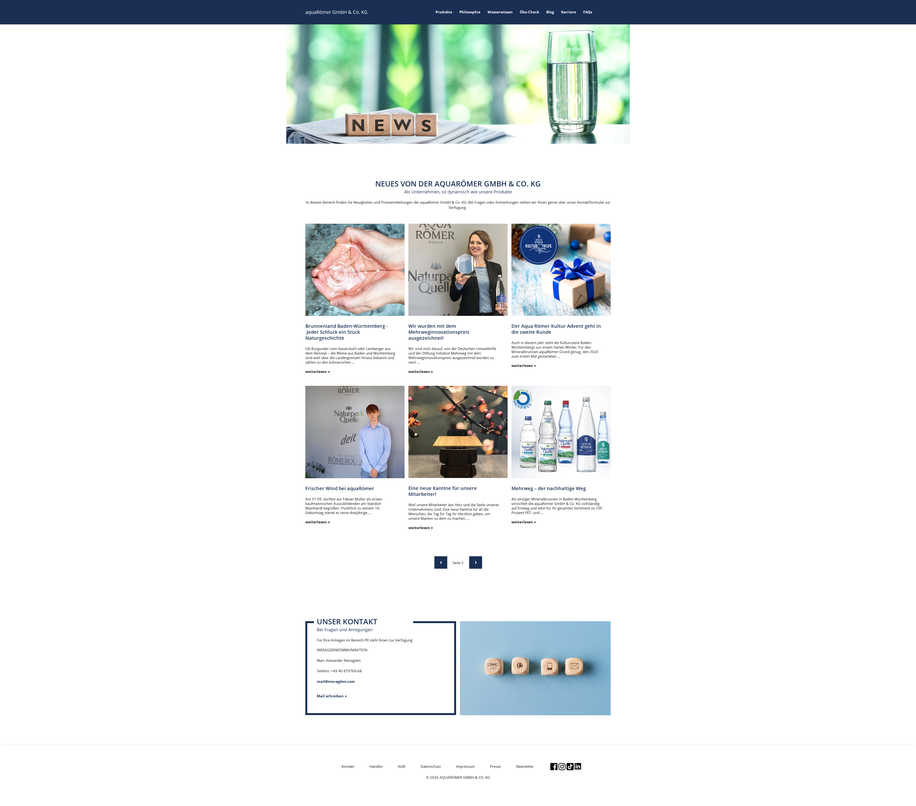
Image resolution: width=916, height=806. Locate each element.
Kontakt (348, 766)
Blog (550, 12)
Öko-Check (529, 12)
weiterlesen (316, 371)
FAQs (587, 12)
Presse (495, 766)
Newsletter (525, 766)
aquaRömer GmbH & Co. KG (336, 12)
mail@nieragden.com (336, 681)
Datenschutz (431, 766)
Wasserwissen (500, 12)
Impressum (465, 766)
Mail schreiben (330, 696)
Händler (376, 766)
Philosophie (469, 12)
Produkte (444, 12)
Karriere (568, 12)
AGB (401, 766)
